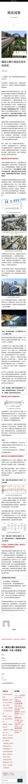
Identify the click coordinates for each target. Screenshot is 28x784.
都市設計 (16, 730)
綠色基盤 (20, 726)
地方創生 (21, 708)
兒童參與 (19, 697)
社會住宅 (17, 724)
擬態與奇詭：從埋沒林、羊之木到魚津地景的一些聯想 (8, 702)
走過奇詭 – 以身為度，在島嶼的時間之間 (8, 718)
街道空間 (18, 728)
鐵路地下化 (11, 639)
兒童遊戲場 (17, 701)
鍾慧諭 (14, 629)
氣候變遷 (16, 720)
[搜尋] (20, 780)
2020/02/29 (3, 660)
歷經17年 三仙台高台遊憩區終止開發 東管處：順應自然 (8, 737)
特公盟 (15, 722)
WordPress (9, 775)
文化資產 (22, 712)
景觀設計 (17, 714)
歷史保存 (15, 715)
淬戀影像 (11, 773)
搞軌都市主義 (4, 639)
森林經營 (22, 714)
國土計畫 (16, 708)
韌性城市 (16, 732)
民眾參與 (18, 718)
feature (16, 695)
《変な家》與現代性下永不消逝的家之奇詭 (8, 710)
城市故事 (17, 710)
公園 (15, 706)
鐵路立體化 (17, 639)
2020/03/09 (3, 680)
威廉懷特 (17, 712)
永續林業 (21, 720)
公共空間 (18, 703)
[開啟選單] (14, 25)
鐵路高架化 (23, 639)
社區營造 (19, 722)
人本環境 (22, 695)
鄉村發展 (20, 730)
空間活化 (16, 726)
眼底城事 (14, 13)
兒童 (15, 697)
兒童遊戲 (16, 699)
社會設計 (22, 724)
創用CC (20, 706)
